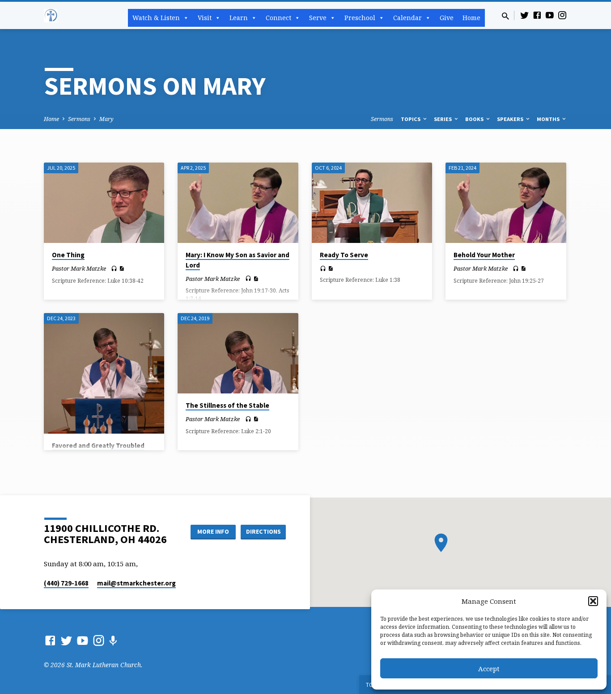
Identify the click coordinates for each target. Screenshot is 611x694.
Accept (489, 668)
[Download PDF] (121, 268)
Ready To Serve (344, 255)
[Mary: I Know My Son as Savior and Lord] (238, 203)
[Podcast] (113, 640)
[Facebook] (537, 14)
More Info (213, 531)
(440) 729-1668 (66, 583)
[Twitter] (525, 14)
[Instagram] (562, 14)
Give (447, 17)
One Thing (68, 255)
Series (443, 119)
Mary (106, 119)
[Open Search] (505, 15)
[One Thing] (104, 203)
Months (549, 119)
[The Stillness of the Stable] (238, 353)
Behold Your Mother (484, 255)
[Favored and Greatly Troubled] (104, 373)
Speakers (511, 119)
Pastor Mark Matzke (79, 268)
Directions (263, 531)
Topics (411, 119)
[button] (593, 601)
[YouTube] (550, 14)
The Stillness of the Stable (227, 405)
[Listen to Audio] (114, 268)
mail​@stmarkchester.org (136, 583)
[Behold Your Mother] (506, 203)
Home (471, 17)
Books (475, 119)
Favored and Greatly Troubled (98, 445)
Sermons (79, 119)
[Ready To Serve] (372, 203)
